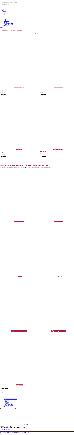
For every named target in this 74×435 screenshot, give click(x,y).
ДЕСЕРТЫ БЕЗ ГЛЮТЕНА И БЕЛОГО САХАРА (8, 2)
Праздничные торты (8, 23)
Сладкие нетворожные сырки (10, 16)
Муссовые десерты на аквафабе (10, 18)
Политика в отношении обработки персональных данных (17, 432)
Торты (5, 20)
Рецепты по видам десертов (10, 14)
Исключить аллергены (9, 13)
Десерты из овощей (8, 22)
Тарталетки (6, 19)
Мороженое (6, 21)
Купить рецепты (5, 15)
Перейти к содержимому (5, 0)
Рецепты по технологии (9, 12)
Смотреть (26, 424)
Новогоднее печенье (8, 24)
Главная (4, 9)
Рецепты (4, 11)
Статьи (3, 10)
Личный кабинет (5, 25)
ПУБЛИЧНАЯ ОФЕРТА (4, 431)
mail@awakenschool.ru (7, 429)
